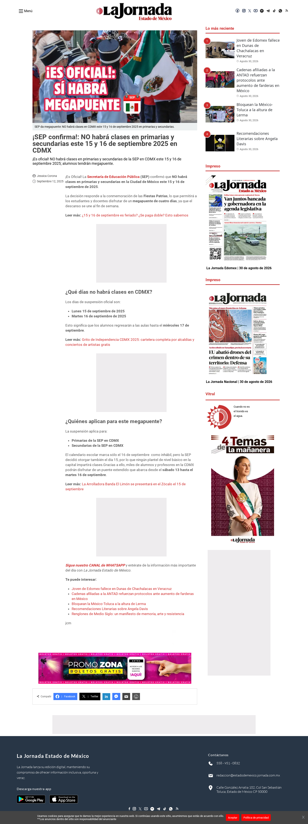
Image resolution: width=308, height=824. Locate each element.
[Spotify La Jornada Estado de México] (262, 11)
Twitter (93, 696)
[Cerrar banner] (303, 817)
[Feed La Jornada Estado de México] (287, 11)
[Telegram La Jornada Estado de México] (268, 11)
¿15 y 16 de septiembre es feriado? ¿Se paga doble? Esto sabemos (135, 215)
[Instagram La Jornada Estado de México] (244, 11)
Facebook (68, 696)
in (106, 696)
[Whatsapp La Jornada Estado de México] (281, 11)
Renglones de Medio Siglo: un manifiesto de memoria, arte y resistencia (128, 614)
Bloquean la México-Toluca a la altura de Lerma (109, 604)
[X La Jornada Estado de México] (249, 11)
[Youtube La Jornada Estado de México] (256, 11)
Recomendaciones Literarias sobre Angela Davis (110, 609)
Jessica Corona (47, 176)
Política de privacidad (256, 817)
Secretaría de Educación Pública (113, 177)
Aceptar (232, 817)
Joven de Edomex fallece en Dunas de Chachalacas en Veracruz (122, 589)
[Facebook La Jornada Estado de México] (238, 11)
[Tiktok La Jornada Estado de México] (274, 11)
